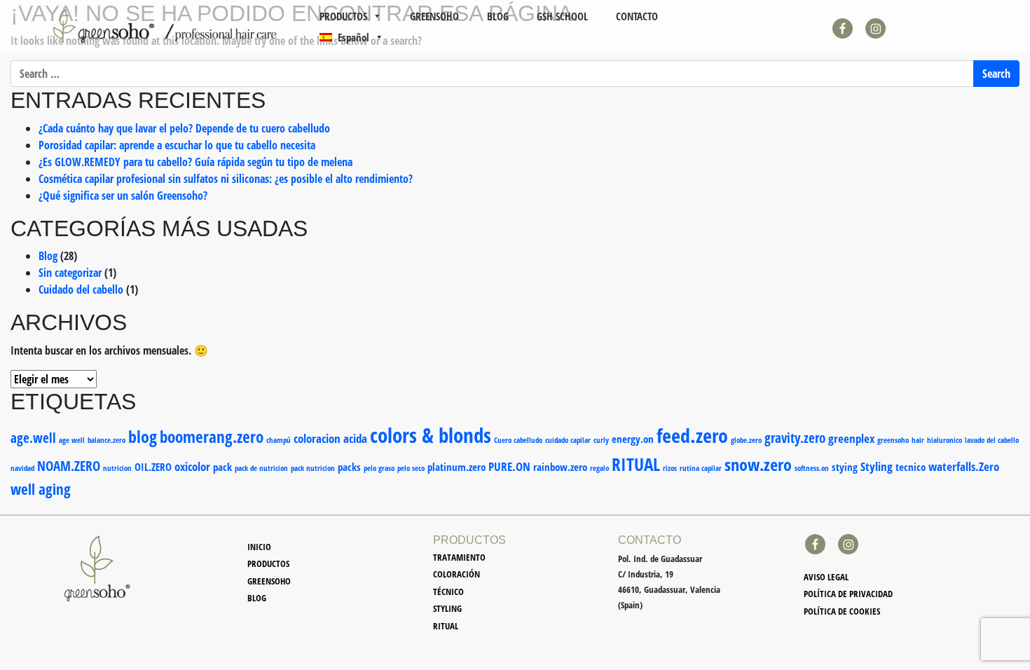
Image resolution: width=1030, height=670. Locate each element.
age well (72, 440)
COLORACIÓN (456, 574)
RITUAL (636, 464)
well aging (41, 489)
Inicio (259, 546)
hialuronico (944, 440)
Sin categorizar (70, 272)
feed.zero (692, 435)
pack (222, 467)
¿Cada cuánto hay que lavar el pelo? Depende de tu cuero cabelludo (184, 128)
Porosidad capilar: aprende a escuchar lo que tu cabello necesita (177, 145)
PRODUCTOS (343, 16)
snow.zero (758, 464)
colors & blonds (430, 435)
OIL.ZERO (153, 467)
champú (278, 440)
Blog (48, 256)
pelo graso (379, 468)
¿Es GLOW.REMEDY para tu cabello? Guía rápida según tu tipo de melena (195, 162)
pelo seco (411, 468)
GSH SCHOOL (562, 16)
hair (918, 440)
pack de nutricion (261, 468)
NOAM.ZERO (68, 465)
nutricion (117, 468)
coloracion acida (330, 438)
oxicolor (192, 466)
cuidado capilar (568, 440)
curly (601, 440)
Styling (876, 466)
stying (845, 467)
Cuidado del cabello (81, 289)
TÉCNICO (448, 591)
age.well (33, 437)
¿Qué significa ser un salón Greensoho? (123, 195)
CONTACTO (637, 16)
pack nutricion (313, 468)
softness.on (812, 468)
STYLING (447, 608)
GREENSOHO (434, 16)
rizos (670, 468)
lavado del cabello (992, 440)
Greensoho (269, 581)
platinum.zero (456, 467)
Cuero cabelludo (518, 440)
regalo (599, 468)
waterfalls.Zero (963, 466)
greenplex (851, 438)
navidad (22, 468)
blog (142, 436)
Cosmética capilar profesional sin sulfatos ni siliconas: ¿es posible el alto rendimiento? (226, 178)
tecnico (910, 467)
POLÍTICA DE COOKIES (842, 611)
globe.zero (746, 440)
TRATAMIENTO (459, 557)
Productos (268, 563)
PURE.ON (509, 466)
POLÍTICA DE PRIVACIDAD (848, 593)
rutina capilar (701, 468)
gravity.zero (794, 437)
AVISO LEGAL (826, 576)
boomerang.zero (211, 437)
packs (349, 467)
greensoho (893, 440)
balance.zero (106, 440)
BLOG (498, 16)
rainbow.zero (560, 467)
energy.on (633, 439)
